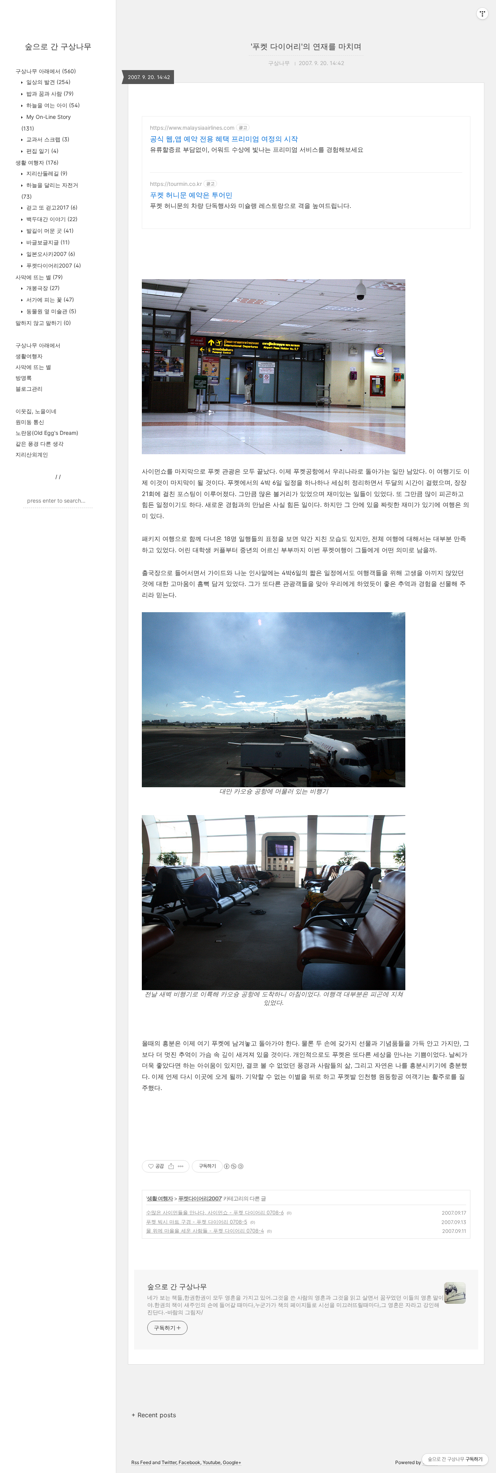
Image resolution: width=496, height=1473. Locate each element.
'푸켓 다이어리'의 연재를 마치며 (306, 46)
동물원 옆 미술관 (50, 311)
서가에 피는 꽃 (49, 299)
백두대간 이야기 (51, 219)
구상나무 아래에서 (46, 71)
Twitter (169, 1462)
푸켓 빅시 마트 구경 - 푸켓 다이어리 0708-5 (196, 1222)
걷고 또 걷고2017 (51, 207)
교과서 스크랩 (47, 139)
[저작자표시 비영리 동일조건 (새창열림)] (233, 1166)
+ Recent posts (153, 1415)
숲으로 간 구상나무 (58, 46)
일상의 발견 (48, 82)
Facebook (189, 1462)
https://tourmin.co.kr (176, 183)
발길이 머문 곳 (49, 230)
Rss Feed (141, 1462)
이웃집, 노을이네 (36, 411)
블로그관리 (29, 388)
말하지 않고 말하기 (43, 322)
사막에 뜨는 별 (39, 277)
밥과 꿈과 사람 (49, 93)
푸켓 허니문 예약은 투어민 (191, 195)
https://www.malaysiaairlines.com (192, 127)
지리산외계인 (32, 454)
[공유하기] (171, 1166)
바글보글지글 (47, 242)
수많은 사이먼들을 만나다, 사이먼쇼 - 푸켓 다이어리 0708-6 (215, 1212)
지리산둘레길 (46, 173)
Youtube (211, 1462)
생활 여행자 (37, 162)
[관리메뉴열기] (482, 13)
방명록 (24, 377)
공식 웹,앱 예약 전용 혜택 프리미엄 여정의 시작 (224, 139)
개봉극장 (42, 288)
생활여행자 (29, 356)
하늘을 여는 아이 (52, 105)
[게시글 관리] (181, 1166)
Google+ (232, 1462)
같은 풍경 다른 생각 (40, 443)
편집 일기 (42, 151)
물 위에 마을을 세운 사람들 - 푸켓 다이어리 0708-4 (205, 1231)
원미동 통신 (30, 422)
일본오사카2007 (50, 254)
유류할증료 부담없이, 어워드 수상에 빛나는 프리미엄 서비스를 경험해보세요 (256, 149)
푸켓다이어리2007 (53, 265)
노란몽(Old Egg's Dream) (47, 432)
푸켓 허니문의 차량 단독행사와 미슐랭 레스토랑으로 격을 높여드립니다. (250, 205)
